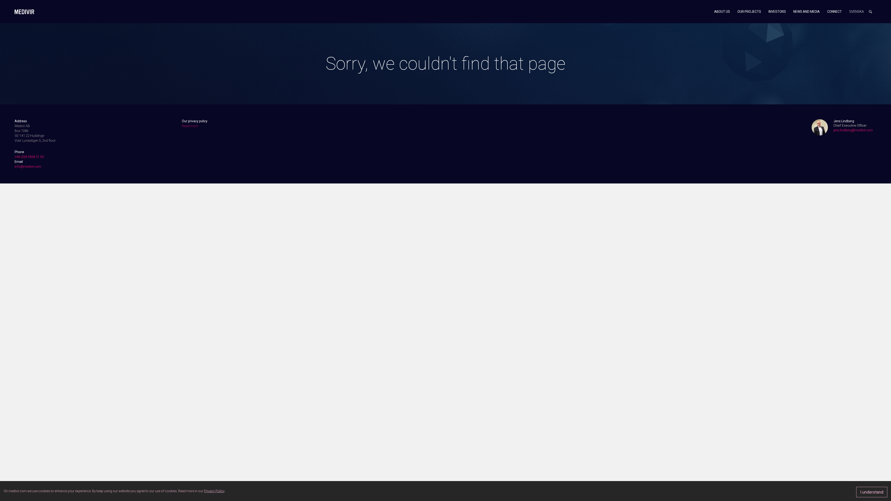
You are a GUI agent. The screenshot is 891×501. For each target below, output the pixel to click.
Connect (834, 11)
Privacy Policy (214, 491)
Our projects (749, 11)
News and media (806, 11)
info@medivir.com (28, 166)
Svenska (856, 11)
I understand (871, 492)
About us (722, 11)
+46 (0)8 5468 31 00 (29, 157)
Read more (190, 126)
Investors (777, 11)
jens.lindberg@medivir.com (853, 130)
